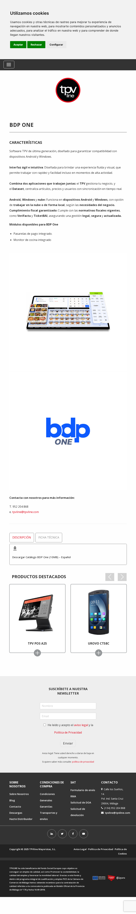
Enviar (68, 743)
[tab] (22, 537)
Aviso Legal (80, 849)
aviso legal (81, 725)
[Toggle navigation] (9, 64)
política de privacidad (83, 761)
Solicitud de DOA (80, 802)
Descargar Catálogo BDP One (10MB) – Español (41, 557)
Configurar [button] (56, 44)
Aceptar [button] (18, 44)
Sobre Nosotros (19, 794)
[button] (109, 577)
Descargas (15, 812)
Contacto (15, 806)
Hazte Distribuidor (20, 819)
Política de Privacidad (68, 732)
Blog (12, 800)
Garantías (46, 806)
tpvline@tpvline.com (25, 512)
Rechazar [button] (36, 44)
